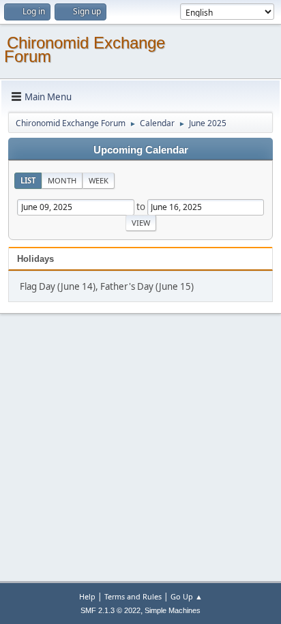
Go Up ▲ (187, 596)
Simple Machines (173, 610)
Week (98, 180)
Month (62, 180)
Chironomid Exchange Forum (84, 49)
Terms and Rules (133, 596)
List (27, 180)
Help (87, 596)
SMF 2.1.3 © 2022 (110, 610)
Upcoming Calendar (140, 150)
